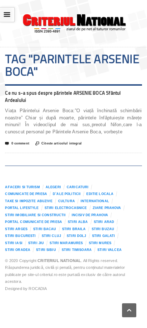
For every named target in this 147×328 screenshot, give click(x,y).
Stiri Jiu (36, 243)
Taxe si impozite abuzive (28, 201)
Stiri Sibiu (46, 250)
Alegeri (53, 187)
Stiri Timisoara (77, 250)
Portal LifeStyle (22, 208)
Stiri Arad (104, 222)
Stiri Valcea (109, 250)
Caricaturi (77, 187)
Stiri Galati (103, 236)
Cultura (66, 201)
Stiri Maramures (66, 243)
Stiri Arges (16, 229)
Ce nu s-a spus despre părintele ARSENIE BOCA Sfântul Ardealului (63, 96)
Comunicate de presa (26, 194)
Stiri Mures (100, 243)
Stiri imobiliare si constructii (35, 215)
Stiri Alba (78, 222)
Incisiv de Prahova (90, 215)
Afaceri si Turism (22, 187)
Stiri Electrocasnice (66, 208)
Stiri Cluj (51, 236)
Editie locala (99, 194)
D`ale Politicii (67, 194)
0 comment (17, 143)
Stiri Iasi (13, 243)
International (95, 201)
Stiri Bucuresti (20, 236)
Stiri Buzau (103, 229)
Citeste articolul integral (58, 143)
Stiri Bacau (44, 229)
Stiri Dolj (76, 236)
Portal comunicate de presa (33, 222)
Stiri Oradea (17, 250)
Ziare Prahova (107, 208)
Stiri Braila (74, 229)
